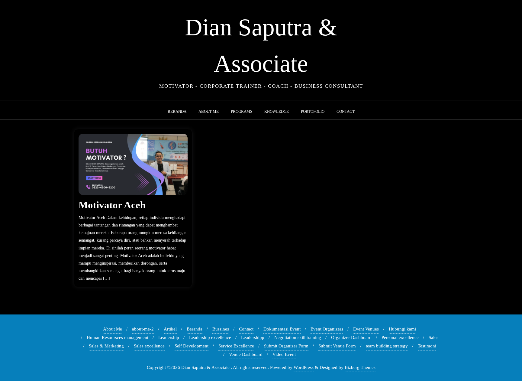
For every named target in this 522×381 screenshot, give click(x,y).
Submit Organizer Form (286, 346)
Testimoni (427, 346)
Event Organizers (327, 329)
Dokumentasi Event (282, 329)
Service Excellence (236, 346)
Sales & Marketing (106, 346)
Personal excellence (400, 337)
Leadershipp (252, 337)
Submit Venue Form (337, 346)
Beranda (194, 329)
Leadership (168, 337)
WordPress (304, 367)
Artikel (170, 329)
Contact (246, 329)
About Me (112, 329)
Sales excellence (149, 346)
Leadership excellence (210, 337)
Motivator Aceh (112, 205)
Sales (433, 337)
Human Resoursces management (117, 337)
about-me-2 (143, 329)
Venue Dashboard (246, 354)
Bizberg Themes (360, 367)
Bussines (220, 329)
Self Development (191, 346)
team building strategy (387, 346)
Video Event (284, 354)
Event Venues (366, 329)
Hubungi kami (402, 329)
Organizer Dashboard (351, 337)
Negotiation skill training (297, 337)
